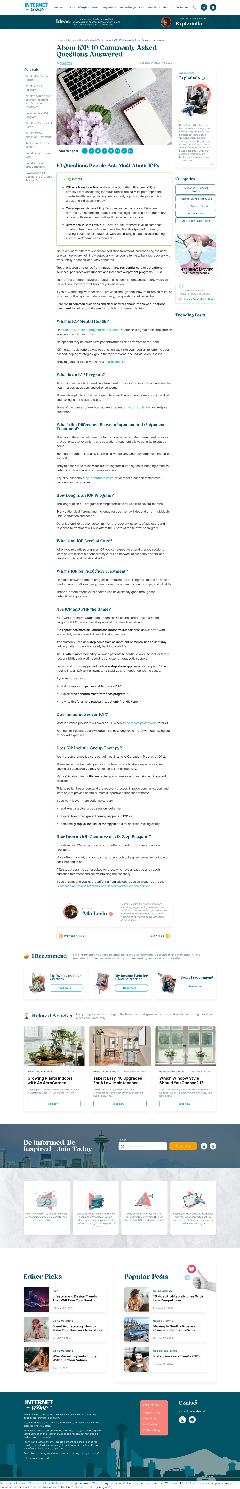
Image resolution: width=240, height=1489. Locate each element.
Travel (95, 7)
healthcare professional (141, 723)
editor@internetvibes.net (192, 1411)
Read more (64, 987)
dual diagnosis (114, 362)
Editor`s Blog (151, 1430)
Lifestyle (82, 7)
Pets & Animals (195, 213)
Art (140, 7)
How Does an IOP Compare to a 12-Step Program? (38, 176)
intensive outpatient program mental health (90, 330)
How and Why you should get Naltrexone (41, 1483)
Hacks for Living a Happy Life (196, 198)
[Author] (111, 914)
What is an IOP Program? (34, 88)
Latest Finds (153, 7)
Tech (71, 7)
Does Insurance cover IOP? (38, 154)
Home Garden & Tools (196, 206)
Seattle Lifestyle (127, 7)
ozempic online (86, 1487)
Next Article (157, 935)
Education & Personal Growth (196, 189)
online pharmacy (201, 1483)
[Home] (36, 7)
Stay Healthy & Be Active (196, 220)
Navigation (150, 1424)
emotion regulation (137, 407)
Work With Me (152, 1412)
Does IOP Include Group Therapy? (35, 164)
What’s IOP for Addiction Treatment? (39, 135)
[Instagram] (204, 7)
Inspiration (108, 7)
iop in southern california (102, 478)
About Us (168, 7)
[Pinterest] (213, 7)
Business (59, 7)
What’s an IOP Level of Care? (38, 125)
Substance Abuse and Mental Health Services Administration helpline (103, 886)
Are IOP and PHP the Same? (37, 144)
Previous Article (74, 935)
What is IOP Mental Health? (36, 78)
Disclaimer (150, 1418)
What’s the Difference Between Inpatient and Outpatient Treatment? (38, 101)
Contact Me (182, 7)
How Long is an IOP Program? (36, 115)
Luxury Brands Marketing (198, 299)
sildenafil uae (41, 1487)
